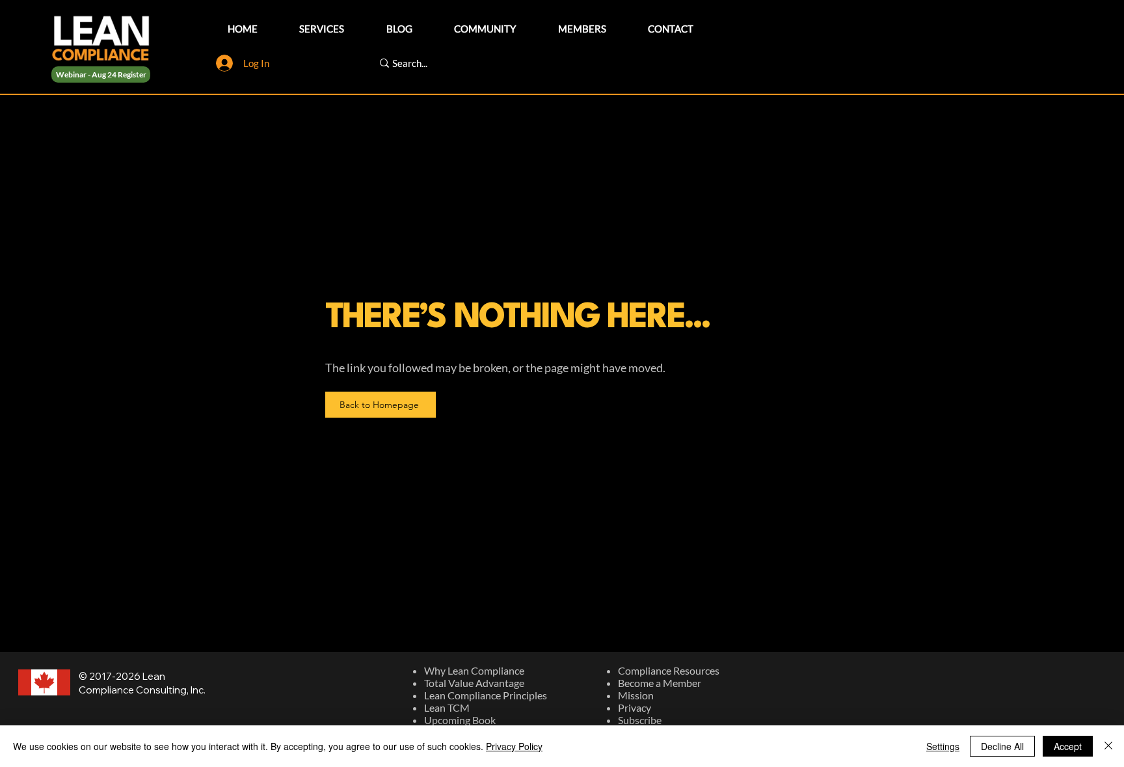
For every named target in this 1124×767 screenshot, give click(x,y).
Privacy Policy (514, 746)
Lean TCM (447, 707)
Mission (636, 695)
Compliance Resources (668, 670)
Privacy (634, 707)
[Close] (1108, 746)
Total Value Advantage (474, 683)
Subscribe (640, 720)
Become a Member (659, 683)
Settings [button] (942, 746)
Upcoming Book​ (460, 720)
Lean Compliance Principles (485, 695)
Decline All (1002, 746)
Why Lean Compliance (474, 670)
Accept (1068, 746)
